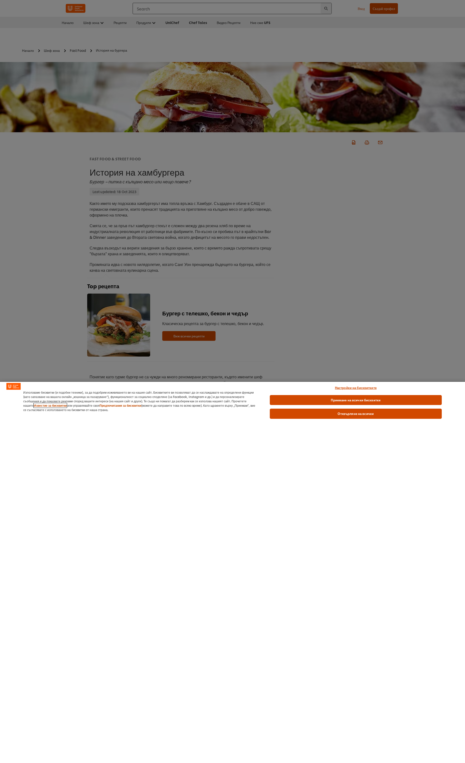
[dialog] (232, 572)
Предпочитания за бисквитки (120, 405)
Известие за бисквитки (50, 405)
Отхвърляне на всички (356, 413)
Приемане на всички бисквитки (355, 400)
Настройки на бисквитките (356, 387)
